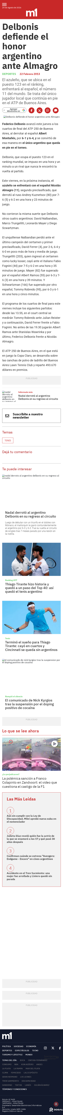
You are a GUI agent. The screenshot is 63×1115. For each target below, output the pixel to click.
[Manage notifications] (56, 1104)
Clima (5, 1072)
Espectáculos (22, 1050)
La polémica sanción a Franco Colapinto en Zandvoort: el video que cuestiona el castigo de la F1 (29, 782)
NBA (16, 1064)
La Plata (6, 1068)
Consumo (6, 1064)
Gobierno (7, 1085)
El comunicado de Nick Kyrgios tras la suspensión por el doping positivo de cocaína (29, 704)
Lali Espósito (31, 1072)
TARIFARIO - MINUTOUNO (13, 1103)
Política (6, 1046)
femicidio (16, 1072)
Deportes (9, 74)
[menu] (6, 4)
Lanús (28, 1085)
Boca (22, 1060)
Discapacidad (29, 1081)
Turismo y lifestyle (12, 1054)
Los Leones (25, 1077)
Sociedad (18, 1046)
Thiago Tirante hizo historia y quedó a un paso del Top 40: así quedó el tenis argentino (29, 588)
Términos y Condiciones (14, 1089)
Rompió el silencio (14, 696)
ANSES (39, 1064)
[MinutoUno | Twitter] (53, 1048)
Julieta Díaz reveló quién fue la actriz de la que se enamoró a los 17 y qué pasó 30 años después (31, 839)
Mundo (28, 1054)
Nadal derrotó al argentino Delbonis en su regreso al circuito (38, 397)
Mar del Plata (33, 1068)
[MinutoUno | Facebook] (59, 1048)
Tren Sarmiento (10, 1081)
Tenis (8, 440)
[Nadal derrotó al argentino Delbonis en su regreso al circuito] (9, 396)
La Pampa (18, 1068)
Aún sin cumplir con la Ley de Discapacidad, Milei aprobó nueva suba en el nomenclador (31, 819)
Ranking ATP (11, 580)
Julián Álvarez (41, 1085)
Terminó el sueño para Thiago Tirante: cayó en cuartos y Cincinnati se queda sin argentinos (31, 646)
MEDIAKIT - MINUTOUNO (12, 1101)
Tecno (35, 1050)
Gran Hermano (9, 1077)
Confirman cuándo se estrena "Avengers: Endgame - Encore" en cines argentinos (31, 857)
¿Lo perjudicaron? (10, 774)
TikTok (18, 1085)
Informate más (25, 392)
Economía (31, 1046)
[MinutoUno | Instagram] (45, 1048)
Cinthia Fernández (37, 1060)
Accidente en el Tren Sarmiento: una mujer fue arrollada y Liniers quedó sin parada (29, 876)
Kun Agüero (27, 1064)
